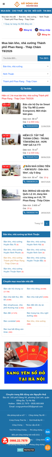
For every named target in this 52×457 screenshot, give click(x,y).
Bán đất (7, 313)
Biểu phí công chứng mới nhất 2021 (26, 435)
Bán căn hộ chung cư (13, 288)
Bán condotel (10, 321)
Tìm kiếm (27, 88)
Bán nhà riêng (33, 288)
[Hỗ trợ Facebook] (48, 440)
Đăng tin (46, 34)
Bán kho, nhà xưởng (36, 321)
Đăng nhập (44, 30)
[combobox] (26, 66)
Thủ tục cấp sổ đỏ (33, 425)
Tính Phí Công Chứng (18, 430)
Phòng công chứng (36, 445)
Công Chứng (17, 425)
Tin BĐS (47, 11)
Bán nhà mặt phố (35, 297)
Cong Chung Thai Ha (17, 420)
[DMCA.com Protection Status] (26, 450)
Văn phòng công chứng (17, 445)
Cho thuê (17, 11)
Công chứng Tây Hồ (36, 415)
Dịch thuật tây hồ (35, 420)
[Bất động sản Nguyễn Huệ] (26, 4)
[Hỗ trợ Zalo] (48, 432)
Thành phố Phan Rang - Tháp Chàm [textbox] (20, 81)
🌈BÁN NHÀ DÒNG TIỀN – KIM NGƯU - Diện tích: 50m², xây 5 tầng (36, 169)
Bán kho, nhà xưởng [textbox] (12, 66)
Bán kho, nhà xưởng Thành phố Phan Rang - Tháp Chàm (14, 260)
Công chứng (41, 440)
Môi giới (36, 11)
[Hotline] (4, 440)
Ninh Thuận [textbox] (8, 74)
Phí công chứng (36, 430)
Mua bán (5, 11)
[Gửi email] (48, 448)
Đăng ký (28, 30)
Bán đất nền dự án (35, 305)
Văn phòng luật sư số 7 (16, 415)
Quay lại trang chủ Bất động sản (18, 24)
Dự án (27, 11)
